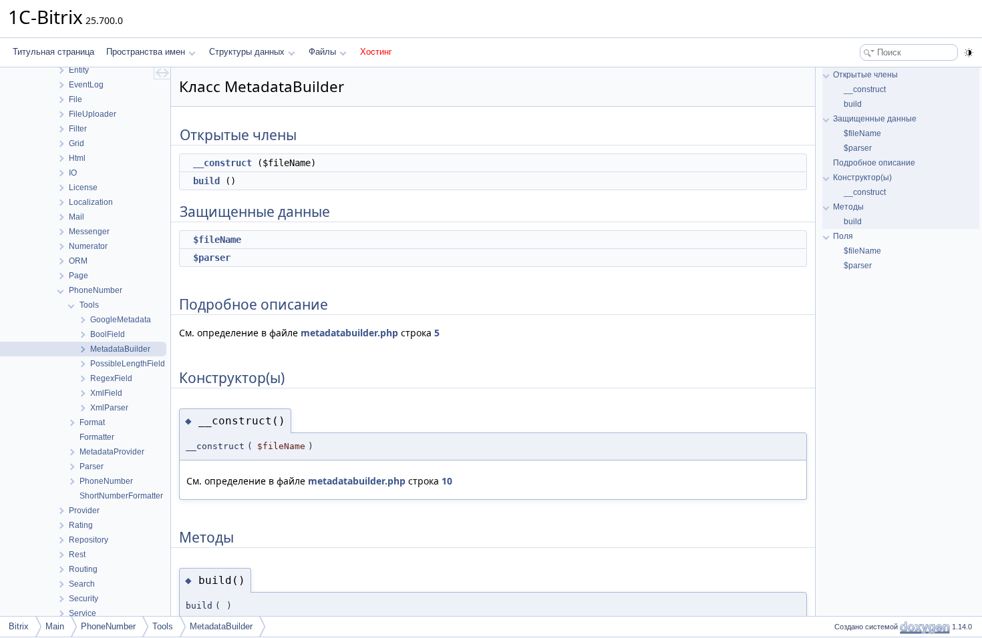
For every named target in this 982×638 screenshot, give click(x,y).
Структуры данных (247, 52)
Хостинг (376, 52)
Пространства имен (145, 52)
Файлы (322, 52)
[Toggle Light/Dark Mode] (968, 52)
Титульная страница (53, 52)
